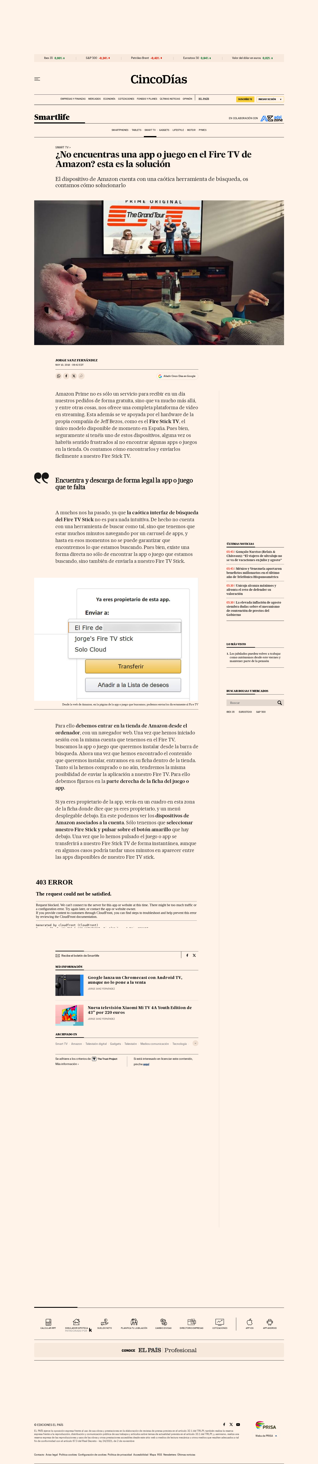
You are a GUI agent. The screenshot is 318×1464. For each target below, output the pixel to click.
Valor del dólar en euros (246, 58)
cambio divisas (163, 1328)
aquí (146, 1064)
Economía (109, 98)
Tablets (136, 130)
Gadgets (164, 130)
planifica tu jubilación (134, 1328)
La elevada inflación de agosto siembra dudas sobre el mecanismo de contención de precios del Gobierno (253, 609)
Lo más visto (236, 644)
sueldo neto (104, 1328)
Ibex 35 (48, 58)
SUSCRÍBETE (245, 99)
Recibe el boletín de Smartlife (80, 955)
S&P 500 (91, 58)
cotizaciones (219, 1328)
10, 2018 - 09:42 (69, 365)
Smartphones (120, 130)
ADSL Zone (271, 118)
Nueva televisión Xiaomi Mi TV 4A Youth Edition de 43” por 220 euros (140, 1010)
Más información (66, 1064)
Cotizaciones (126, 98)
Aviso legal (52, 1454)
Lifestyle (178, 130)
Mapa (153, 1454)
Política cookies (68, 1454)
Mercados (94, 98)
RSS (159, 1454)
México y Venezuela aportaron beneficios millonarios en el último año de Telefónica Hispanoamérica (254, 573)
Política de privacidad (120, 1454)
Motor (191, 130)
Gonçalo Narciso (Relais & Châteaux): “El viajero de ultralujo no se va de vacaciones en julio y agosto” (254, 556)
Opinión (187, 98)
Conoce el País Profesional (159, 1350)
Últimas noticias (170, 98)
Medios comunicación (154, 1043)
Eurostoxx (245, 712)
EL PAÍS (202, 97)
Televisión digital (96, 1043)
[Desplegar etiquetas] (195, 1043)
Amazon (76, 1043)
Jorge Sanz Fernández (76, 360)
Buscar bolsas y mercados (247, 691)
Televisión (130, 1043)
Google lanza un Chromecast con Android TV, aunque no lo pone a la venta (135, 980)
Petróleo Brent (140, 58)
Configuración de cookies (92, 1454)
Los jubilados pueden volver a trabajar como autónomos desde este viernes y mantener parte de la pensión (255, 657)
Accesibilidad (140, 1454)
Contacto (39, 1454)
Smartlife (52, 117)
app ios (250, 1328)
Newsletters (169, 1454)
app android (270, 1328)
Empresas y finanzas (73, 98)
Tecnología (179, 1043)
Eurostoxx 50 (191, 58)
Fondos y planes (147, 98)
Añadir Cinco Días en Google (179, 376)
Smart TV (150, 130)
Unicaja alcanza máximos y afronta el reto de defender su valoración (251, 590)
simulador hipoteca (76, 1328)
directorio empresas (191, 1328)
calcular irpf (48, 1328)
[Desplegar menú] (37, 79)
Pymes (202, 130)
